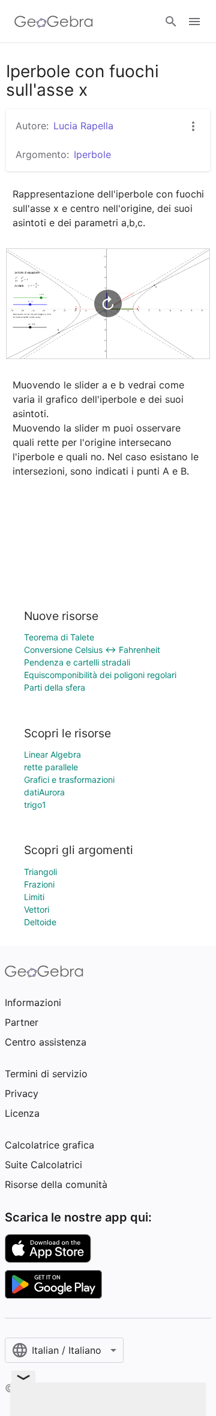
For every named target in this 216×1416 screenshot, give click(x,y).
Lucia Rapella (83, 126)
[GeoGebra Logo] (53, 22)
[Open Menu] (194, 21)
